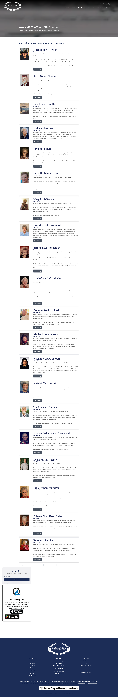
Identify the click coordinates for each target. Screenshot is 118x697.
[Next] (78, 565)
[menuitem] (67, 7)
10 (65, 565)
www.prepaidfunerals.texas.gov (27, 681)
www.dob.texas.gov (93, 683)
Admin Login (66, 695)
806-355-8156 (107, 4)
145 (71, 565)
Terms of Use (59, 695)
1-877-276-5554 (81, 683)
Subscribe (16, 580)
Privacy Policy (52, 695)
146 (75, 565)
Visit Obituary (37, 69)
